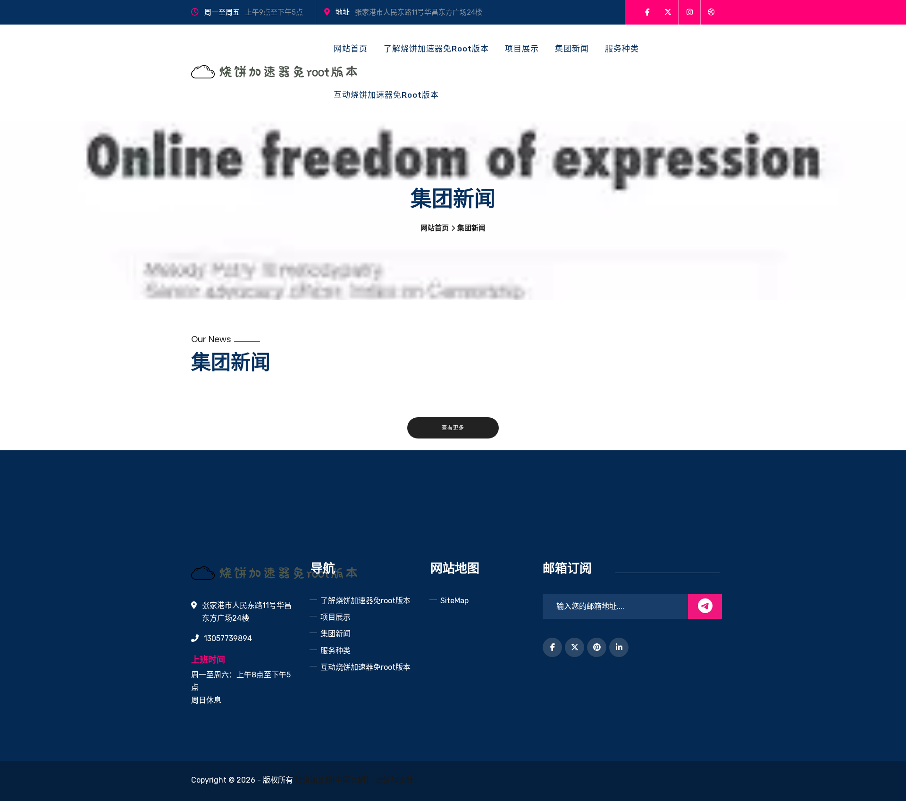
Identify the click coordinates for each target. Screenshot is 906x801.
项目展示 (522, 48)
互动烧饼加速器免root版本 (386, 95)
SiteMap (454, 600)
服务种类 (622, 48)
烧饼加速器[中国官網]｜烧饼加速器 (354, 780)
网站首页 (351, 48)
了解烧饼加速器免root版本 (436, 48)
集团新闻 (572, 48)
